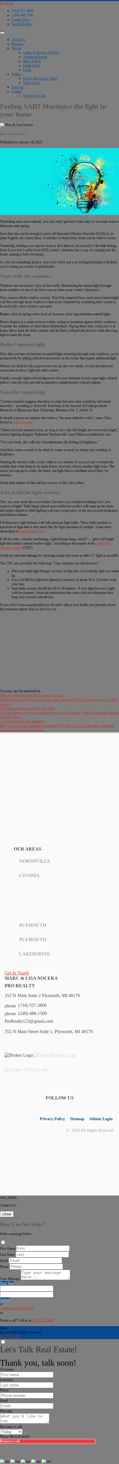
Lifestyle (17, 87)
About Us (18, 39)
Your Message (10, 1279)
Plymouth (32, 925)
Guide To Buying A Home (41, 52)
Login (27, 70)
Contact (17, 91)
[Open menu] (2, 33)
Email (4, 1261)
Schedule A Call (34, 96)
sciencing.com (22, 422)
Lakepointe (34, 953)
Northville (35, 861)
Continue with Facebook (17, 1308)
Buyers (16, 48)
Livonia (29, 875)
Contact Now (21, 20)
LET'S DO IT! (10, 1337)
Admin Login (101, 1118)
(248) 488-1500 (22, 15)
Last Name (7, 1255)
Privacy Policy (52, 1118)
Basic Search (32, 61)
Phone (4, 1267)
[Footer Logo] (33, 772)
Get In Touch (17, 973)
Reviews (17, 44)
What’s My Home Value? (40, 78)
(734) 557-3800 (22, 11)
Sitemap (77, 1118)
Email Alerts (31, 65)
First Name (7, 1249)
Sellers (16, 74)
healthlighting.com (31, 531)
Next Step (7, 1283)
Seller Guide (31, 83)
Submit (5, 1300)
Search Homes (21, 24)
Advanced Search (35, 57)
